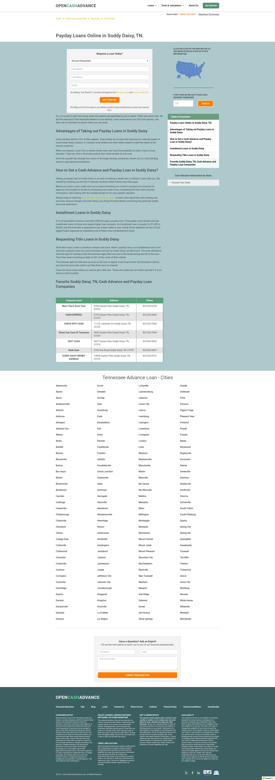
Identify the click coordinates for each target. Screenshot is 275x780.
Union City (185, 582)
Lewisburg (144, 416)
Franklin (101, 453)
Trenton (184, 563)
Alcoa (59, 398)
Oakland (143, 600)
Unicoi (183, 576)
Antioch (60, 410)
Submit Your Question (137, 675)
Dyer (99, 404)
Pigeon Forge (186, 410)
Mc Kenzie (144, 483)
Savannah (185, 459)
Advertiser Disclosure (209, 14)
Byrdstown (61, 490)
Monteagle (144, 520)
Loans (151, 5)
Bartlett (59, 447)
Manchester (145, 465)
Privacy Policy (122, 92)
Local (104, 707)
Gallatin (101, 459)
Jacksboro (102, 551)
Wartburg (184, 588)
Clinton (59, 533)
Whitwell (184, 612)
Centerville (61, 508)
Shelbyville (185, 483)
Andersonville (62, 404)
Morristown (144, 533)
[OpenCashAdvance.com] (76, 5)
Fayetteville (103, 447)
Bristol (59, 477)
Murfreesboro (145, 563)
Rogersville (185, 453)
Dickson (60, 619)
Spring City (185, 526)
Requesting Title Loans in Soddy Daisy (189, 155)
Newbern (143, 582)
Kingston (101, 600)
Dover (100, 385)
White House (186, 600)
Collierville (61, 545)
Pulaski (183, 434)
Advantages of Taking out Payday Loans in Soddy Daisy (192, 131)
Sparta (183, 520)
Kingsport (102, 594)
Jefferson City (104, 576)
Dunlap (101, 398)
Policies (153, 707)
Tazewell (184, 551)
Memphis (143, 502)
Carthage (60, 502)
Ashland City (62, 428)
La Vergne (102, 619)
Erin (99, 428)
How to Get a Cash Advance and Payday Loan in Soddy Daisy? (190, 140)
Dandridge (61, 588)
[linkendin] (198, 773)
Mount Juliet (145, 545)
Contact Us (119, 707)
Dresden (101, 391)
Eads (99, 416)
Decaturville (62, 606)
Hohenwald (103, 533)
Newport (143, 588)
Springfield (185, 539)
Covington (61, 576)
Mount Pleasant (147, 551)
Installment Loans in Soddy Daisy (187, 148)
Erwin (100, 434)
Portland (184, 422)
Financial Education (65, 707)
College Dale (62, 539)
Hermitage (102, 520)
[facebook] (192, 773)
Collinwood (61, 551)
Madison (143, 453)
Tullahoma (185, 569)
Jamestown (103, 563)
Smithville (185, 490)
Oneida (183, 385)
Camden (60, 496)
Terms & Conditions (192, 707)
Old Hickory (144, 612)
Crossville (61, 582)
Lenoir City (144, 404)
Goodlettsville (104, 465)
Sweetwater (186, 545)
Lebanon (143, 398)
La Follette (102, 612)
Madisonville (145, 459)
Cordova (60, 569)
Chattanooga (62, 514)
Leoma (142, 410)
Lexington (144, 422)
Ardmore (60, 416)
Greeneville (102, 477)
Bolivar (59, 465)
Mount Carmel (146, 539)
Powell (183, 428)
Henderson (102, 508)
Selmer (183, 465)
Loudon (142, 440)
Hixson (100, 526)
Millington (144, 514)
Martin (142, 471)
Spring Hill (185, 533)
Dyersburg (102, 410)
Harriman (102, 490)
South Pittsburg (188, 514)
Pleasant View (187, 416)
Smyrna (184, 496)
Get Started (211, 5)
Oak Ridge (144, 594)
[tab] (193, 183)
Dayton (59, 594)
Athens (59, 434)
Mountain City (146, 557)
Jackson (101, 557)
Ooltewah (185, 391)
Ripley (183, 440)
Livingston (144, 434)
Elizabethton (103, 422)
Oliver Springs (146, 619)
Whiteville (185, 606)
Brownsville (61, 483)
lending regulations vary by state (98, 197)
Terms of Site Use (140, 92)
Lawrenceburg (146, 391)
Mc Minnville (145, 490)
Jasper (100, 569)
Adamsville (61, 385)
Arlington (60, 422)
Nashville (143, 569)
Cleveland (61, 526)
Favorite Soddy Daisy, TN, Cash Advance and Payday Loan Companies (193, 163)
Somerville (185, 502)
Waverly (184, 594)
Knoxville (101, 606)
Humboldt (102, 539)
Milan (141, 508)
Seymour (184, 477)
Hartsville (102, 502)
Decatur (60, 600)
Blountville (61, 459)
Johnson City (104, 582)
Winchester (185, 619)
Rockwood (185, 447)
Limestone (144, 428)
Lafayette (143, 385)
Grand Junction (105, 471)
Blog (93, 707)
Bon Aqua (61, 471)
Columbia (61, 557)
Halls (99, 483)
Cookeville (61, 563)
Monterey (143, 526)
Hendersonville (104, 514)
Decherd (60, 612)
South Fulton (186, 508)
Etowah (101, 440)
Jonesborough (104, 588)
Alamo (59, 391)
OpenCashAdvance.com (76, 774)
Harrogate (102, 496)
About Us (193, 5)
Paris (182, 398)
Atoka (59, 440)
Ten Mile (184, 557)
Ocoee (142, 606)
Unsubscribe (213, 707)
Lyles (141, 447)
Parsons (184, 404)
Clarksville (61, 520)
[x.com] (186, 773)
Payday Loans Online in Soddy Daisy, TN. (191, 122)
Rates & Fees (137, 707)
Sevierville (185, 471)
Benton (59, 453)
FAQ (83, 707)
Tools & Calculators (171, 5)
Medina (142, 496)
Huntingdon (103, 545)
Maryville (143, 477)
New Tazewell (146, 576)
